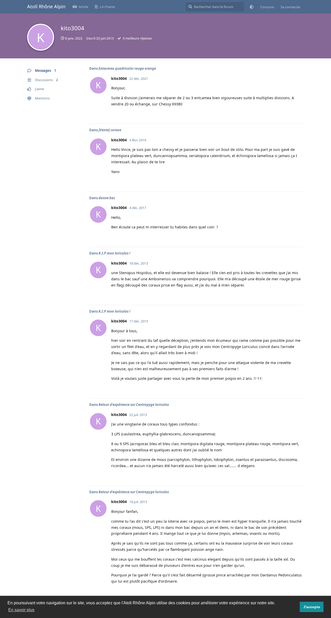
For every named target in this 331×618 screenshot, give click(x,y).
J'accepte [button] (311, 607)
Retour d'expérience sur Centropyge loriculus (134, 404)
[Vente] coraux (110, 130)
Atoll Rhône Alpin (46, 6)
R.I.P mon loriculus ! (114, 253)
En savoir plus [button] (21, 610)
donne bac (107, 198)
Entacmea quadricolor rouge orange (127, 68)
